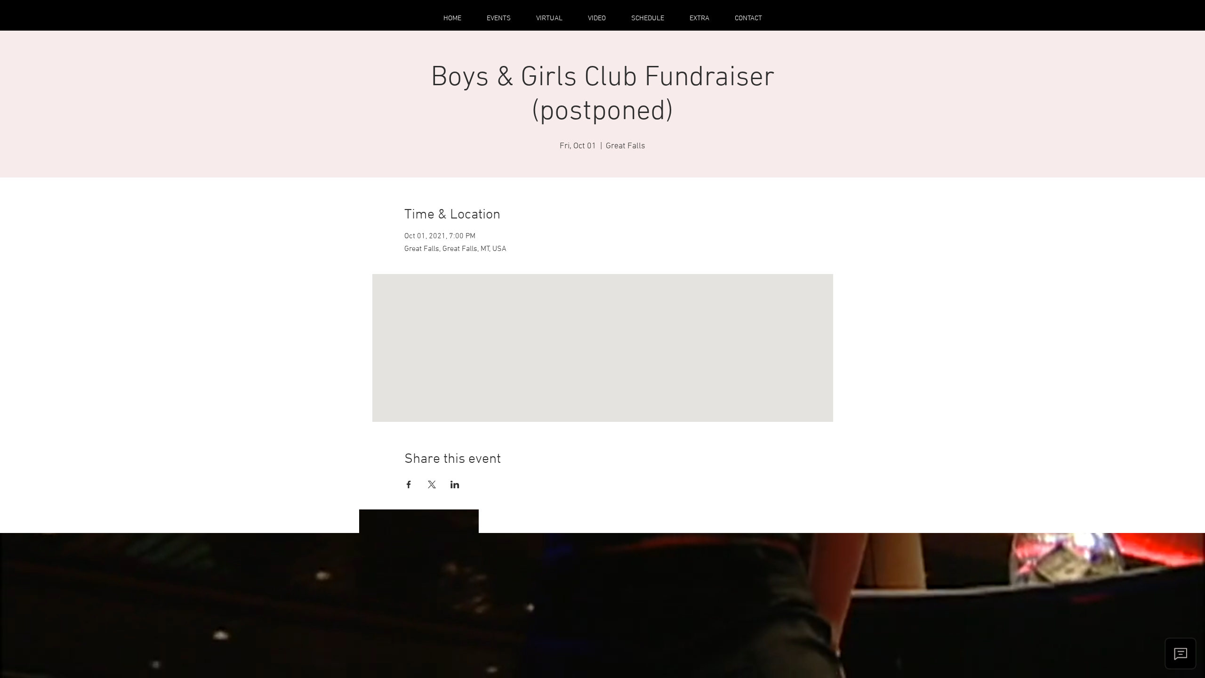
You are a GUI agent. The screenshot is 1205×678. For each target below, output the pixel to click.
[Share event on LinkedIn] (454, 484)
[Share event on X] (431, 484)
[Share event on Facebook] (408, 484)
